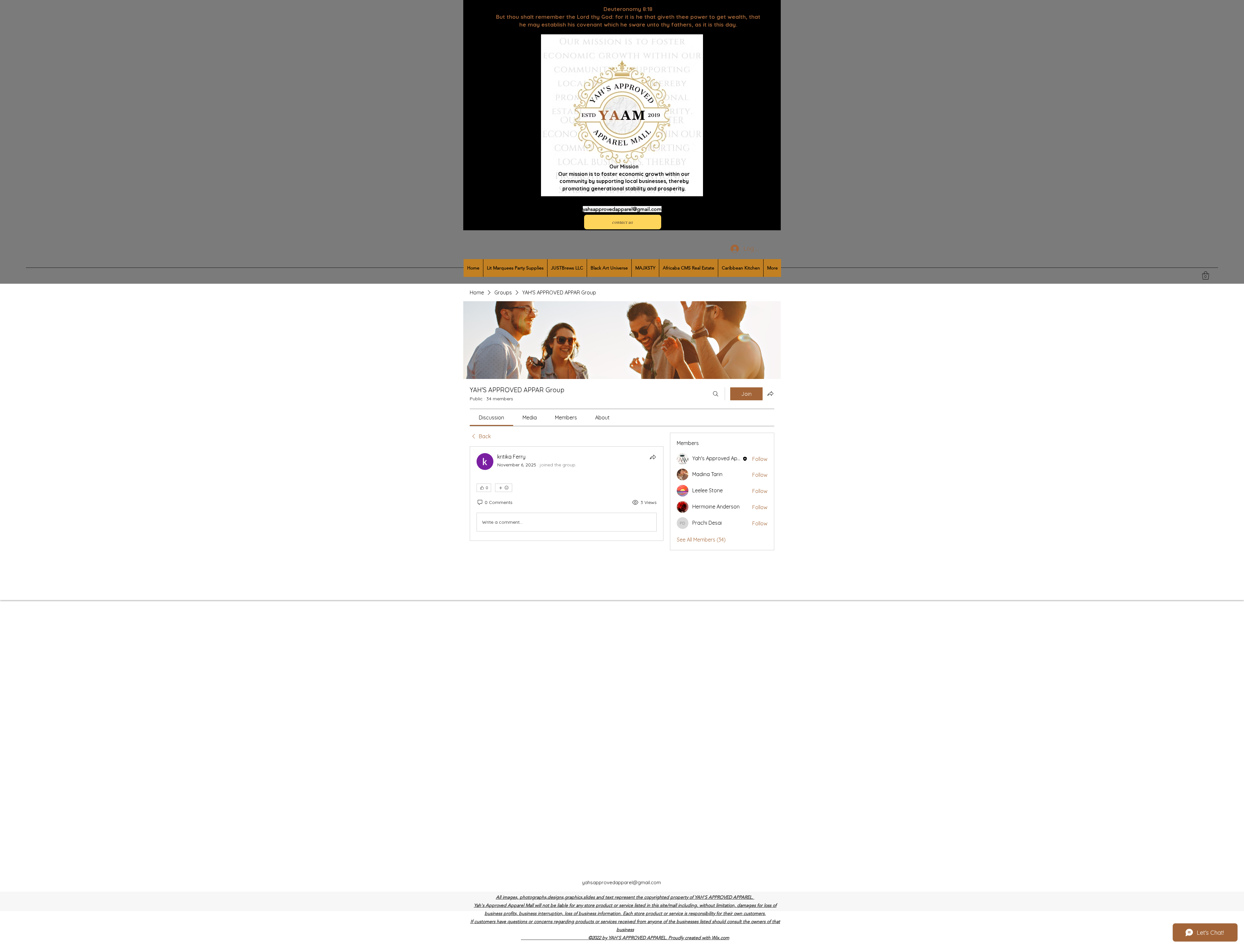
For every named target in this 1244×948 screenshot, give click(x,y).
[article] (566, 493)
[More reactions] (503, 488)
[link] (491, 417)
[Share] (653, 457)
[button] (1205, 275)
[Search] (716, 393)
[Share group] (770, 393)
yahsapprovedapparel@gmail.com (622, 209)
